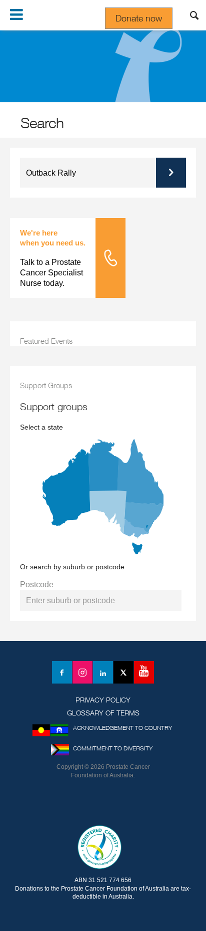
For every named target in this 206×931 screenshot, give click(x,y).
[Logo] (103, 805)
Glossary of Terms (103, 712)
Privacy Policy (103, 700)
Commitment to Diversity (112, 748)
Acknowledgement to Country (122, 727)
